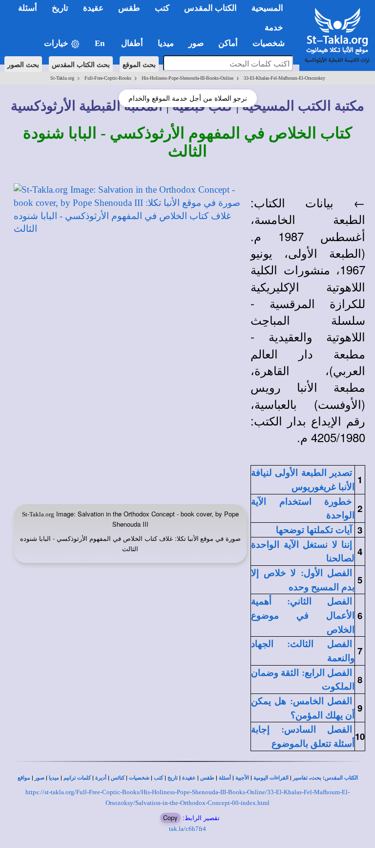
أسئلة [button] (27, 8)
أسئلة (225, 778)
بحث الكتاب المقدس (81, 64)
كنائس (118, 778)
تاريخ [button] (60, 8)
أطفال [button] (132, 43)
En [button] (100, 43)
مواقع (24, 778)
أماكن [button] (228, 43)
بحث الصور (23, 64)
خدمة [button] (274, 27)
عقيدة (189, 778)
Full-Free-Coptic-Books (107, 78)
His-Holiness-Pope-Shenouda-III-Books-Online (187, 78)
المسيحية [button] (267, 8)
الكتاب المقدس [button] (210, 8)
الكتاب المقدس (341, 778)
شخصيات (139, 778)
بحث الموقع (139, 64)
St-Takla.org (62, 78)
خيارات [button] (57, 43)
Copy (170, 817)
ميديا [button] (166, 43)
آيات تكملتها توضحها (314, 530)
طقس (207, 778)
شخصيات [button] (271, 43)
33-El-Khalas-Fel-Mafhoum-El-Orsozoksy (284, 78)
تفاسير (300, 778)
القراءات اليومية (271, 778)
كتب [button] (162, 8)
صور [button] (196, 43)
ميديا (54, 778)
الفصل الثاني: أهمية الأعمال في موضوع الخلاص (302, 615)
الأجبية (242, 778)
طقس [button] (129, 8)
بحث (316, 778)
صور (39, 778)
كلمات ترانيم (77, 778)
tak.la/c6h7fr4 (187, 828)
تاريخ (172, 778)
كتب (158, 778)
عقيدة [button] (93, 8)
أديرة (100, 778)
